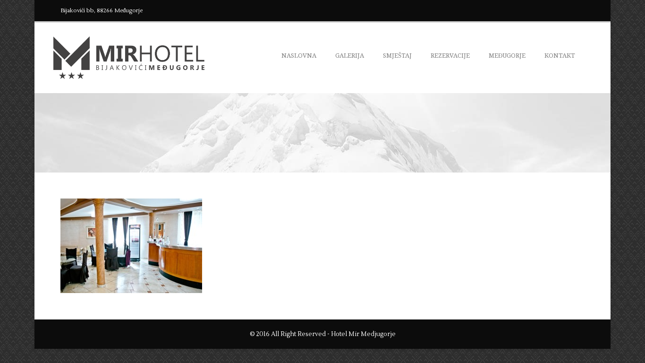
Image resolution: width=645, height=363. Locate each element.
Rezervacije (450, 55)
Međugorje (507, 55)
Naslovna (298, 55)
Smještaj (397, 55)
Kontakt (559, 55)
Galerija (349, 55)
